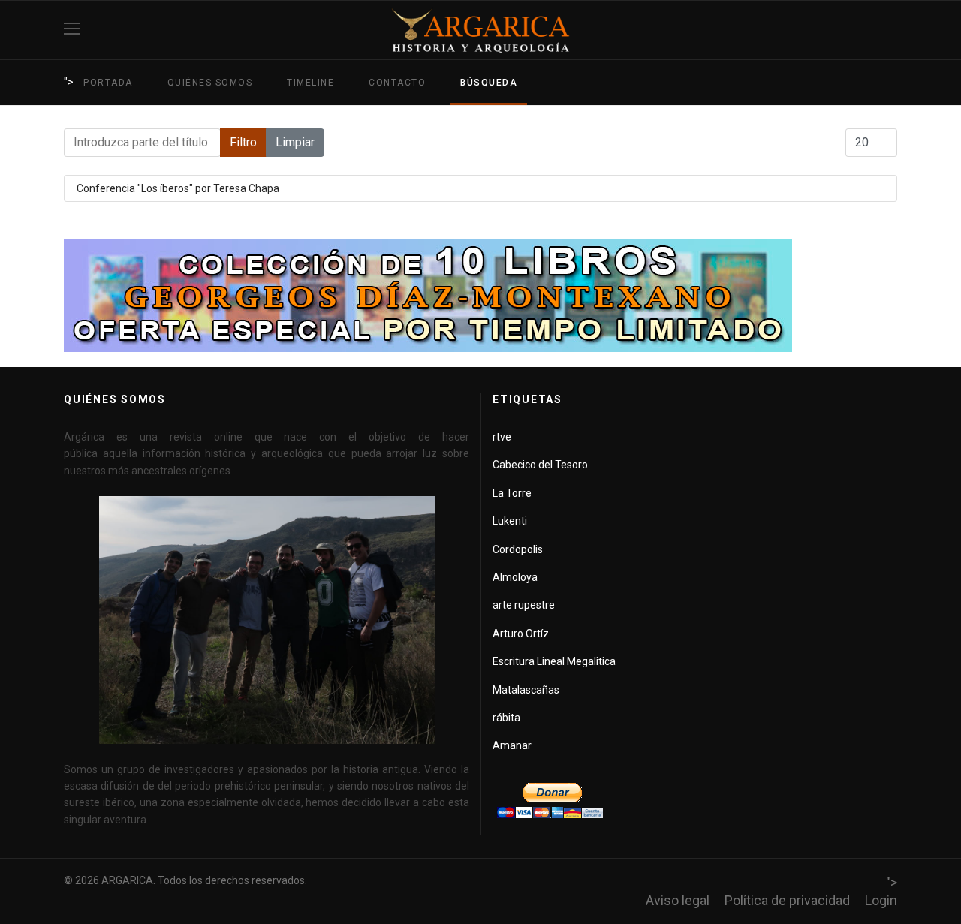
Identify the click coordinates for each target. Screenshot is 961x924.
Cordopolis (518, 549)
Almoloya (515, 577)
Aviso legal (677, 900)
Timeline (310, 82)
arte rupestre (524, 605)
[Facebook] (891, 30)
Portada (108, 82)
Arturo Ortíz (521, 634)
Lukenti (510, 521)
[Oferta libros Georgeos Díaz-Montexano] (480, 295)
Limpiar (295, 142)
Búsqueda (488, 82)
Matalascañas (526, 690)
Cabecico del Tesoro (540, 465)
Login (881, 900)
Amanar (512, 745)
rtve (502, 437)
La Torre (512, 493)
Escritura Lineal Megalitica (554, 661)
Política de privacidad (787, 900)
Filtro (243, 142)
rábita (506, 718)
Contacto (397, 82)
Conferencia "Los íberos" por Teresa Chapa (178, 188)
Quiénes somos (210, 82)
